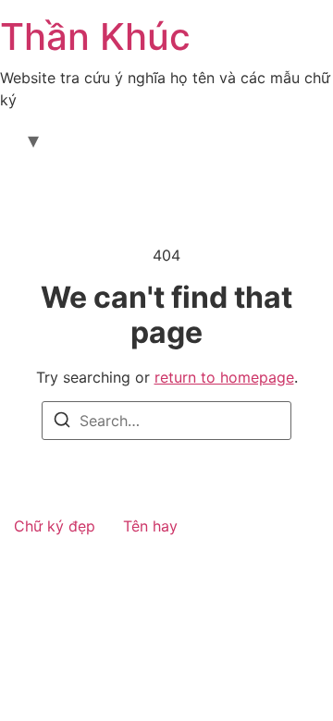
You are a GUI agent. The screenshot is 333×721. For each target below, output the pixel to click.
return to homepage (224, 377)
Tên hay (150, 526)
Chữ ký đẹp (54, 526)
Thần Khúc (95, 36)
